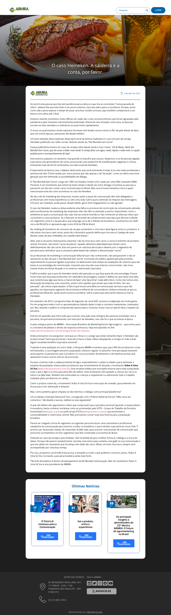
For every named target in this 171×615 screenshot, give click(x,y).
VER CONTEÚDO (48, 473)
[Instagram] (100, 520)
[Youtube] (110, 520)
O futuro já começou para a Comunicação (47, 461)
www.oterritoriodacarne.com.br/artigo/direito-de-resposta (60, 267)
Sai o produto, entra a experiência (85, 461)
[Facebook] (105, 520)
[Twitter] (94, 520)
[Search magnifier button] (147, 10)
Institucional (34, 3)
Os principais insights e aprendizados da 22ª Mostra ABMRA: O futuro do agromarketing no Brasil (123, 462)
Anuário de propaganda (103, 3)
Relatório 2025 (144, 3)
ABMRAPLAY (84, 3)
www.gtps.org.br (51, 348)
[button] (85, 553)
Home (23, 3)
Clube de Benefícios (126, 3)
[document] (85, 583)
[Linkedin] (89, 520)
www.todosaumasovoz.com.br (53, 305)
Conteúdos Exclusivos (52, 3)
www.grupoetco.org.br (94, 348)
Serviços (71, 3)
